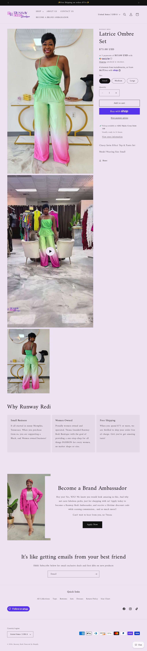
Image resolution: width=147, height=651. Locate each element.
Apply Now (92, 525)
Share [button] (104, 160)
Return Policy (92, 599)
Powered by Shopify (31, 644)
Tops (55, 599)
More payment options (119, 118)
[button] (39, 11)
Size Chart (105, 599)
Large (132, 81)
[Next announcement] (139, 2)
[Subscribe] (96, 574)
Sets (72, 599)
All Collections (43, 599)
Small (104, 81)
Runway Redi (19, 644)
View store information (112, 137)
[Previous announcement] (8, 2)
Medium (118, 81)
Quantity (102, 87)
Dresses (80, 599)
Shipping (102, 62)
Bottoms (63, 599)
